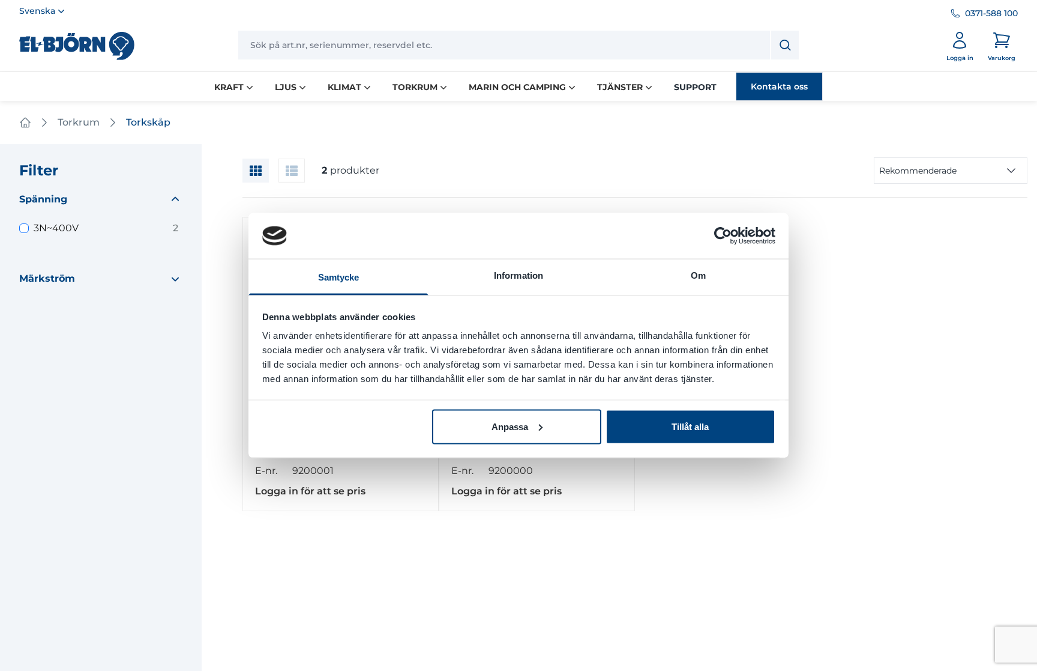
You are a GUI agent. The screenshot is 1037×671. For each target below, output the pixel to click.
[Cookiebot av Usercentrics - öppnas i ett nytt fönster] (722, 235)
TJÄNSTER (620, 87)
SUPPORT (695, 87)
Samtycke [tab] (338, 277)
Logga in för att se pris (310, 491)
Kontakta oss (779, 86)
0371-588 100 (991, 13)
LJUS (285, 87)
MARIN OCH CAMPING (517, 87)
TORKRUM (414, 87)
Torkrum (79, 122)
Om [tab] (698, 275)
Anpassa (509, 426)
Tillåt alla (690, 426)
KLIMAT (344, 87)
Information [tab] (518, 275)
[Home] (25, 123)
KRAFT (229, 87)
